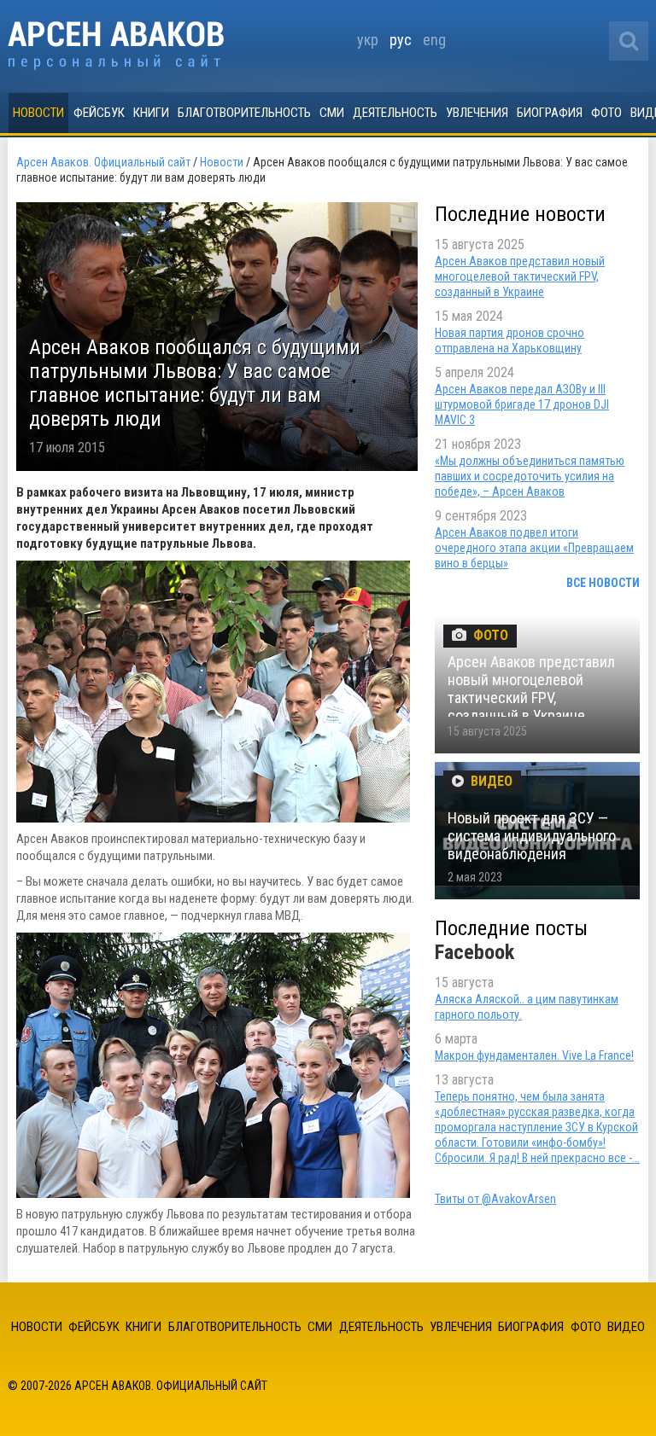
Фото (606, 112)
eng (434, 40)
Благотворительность (244, 112)
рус (401, 40)
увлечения (477, 112)
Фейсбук (99, 112)
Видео (626, 1326)
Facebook (474, 952)
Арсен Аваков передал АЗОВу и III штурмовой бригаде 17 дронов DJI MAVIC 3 (522, 404)
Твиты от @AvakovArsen (495, 1199)
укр (367, 40)
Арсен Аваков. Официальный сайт (116, 45)
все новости (603, 583)
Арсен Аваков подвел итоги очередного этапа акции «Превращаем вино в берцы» (534, 548)
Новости (38, 112)
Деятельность (395, 112)
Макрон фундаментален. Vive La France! (534, 1055)
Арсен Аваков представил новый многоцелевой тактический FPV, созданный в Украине (520, 276)
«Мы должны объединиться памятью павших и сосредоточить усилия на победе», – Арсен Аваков (529, 476)
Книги (151, 112)
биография (550, 112)
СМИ (331, 112)
